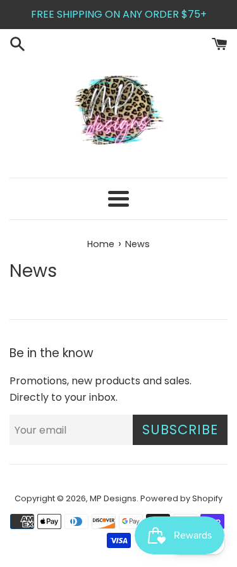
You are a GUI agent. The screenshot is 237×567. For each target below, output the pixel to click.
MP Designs (113, 498)
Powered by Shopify (181, 498)
